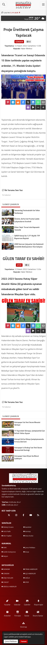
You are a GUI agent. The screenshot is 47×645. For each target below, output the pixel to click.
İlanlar (26, 615)
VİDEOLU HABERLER (10, 586)
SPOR (27, 582)
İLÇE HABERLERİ (30, 573)
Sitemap (23, 626)
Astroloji (28, 531)
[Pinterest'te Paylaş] (7, 102)
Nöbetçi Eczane (8, 527)
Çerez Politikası (30, 547)
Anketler (7, 615)
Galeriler (27, 604)
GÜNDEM (6, 573)
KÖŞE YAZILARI (8, 578)
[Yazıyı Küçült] (38, 107)
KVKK (5, 547)
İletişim (5, 556)
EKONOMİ (6, 569)
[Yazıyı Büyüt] (43, 107)
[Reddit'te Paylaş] (18, 102)
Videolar (17, 604)
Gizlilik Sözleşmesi (9, 552)
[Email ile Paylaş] (43, 102)
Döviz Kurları (29, 536)
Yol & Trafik (6, 531)
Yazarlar (7, 604)
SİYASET (6, 582)
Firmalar (17, 615)
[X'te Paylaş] (28, 102)
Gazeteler (28, 527)
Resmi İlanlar (38, 615)
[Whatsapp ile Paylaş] (38, 102)
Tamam (24, 641)
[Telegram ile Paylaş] (12, 102)
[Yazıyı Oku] (33, 107)
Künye (27, 552)
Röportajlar (38, 604)
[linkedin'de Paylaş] (33, 102)
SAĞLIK (27, 578)
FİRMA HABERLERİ (31, 569)
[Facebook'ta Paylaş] (23, 102)
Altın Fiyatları (7, 536)
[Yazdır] (28, 107)
